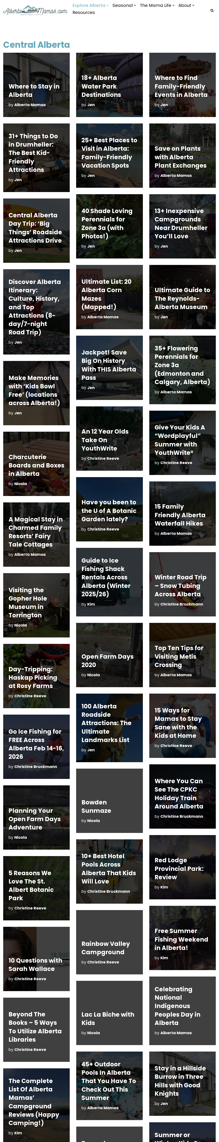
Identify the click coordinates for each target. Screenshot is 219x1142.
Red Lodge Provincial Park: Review (179, 868)
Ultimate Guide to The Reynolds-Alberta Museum (182, 298)
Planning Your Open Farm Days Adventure (35, 819)
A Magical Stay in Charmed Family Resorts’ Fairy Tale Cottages (36, 532)
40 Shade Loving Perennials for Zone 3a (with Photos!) (107, 223)
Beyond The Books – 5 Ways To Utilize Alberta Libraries (35, 1027)
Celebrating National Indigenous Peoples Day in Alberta (177, 1006)
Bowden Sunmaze (96, 806)
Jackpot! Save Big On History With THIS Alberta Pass (108, 365)
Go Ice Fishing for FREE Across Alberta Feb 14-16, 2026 (36, 744)
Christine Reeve (103, 458)
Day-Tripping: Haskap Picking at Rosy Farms (33, 677)
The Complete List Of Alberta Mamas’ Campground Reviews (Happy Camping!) (34, 1102)
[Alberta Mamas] (35, 10)
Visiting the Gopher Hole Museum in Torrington (28, 603)
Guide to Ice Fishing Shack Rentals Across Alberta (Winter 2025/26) (105, 577)
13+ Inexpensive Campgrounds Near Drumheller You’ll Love (181, 223)
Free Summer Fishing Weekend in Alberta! (181, 939)
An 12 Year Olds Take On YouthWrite (105, 439)
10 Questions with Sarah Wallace (35, 964)
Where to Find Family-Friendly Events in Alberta (181, 86)
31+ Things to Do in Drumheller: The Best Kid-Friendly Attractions (33, 153)
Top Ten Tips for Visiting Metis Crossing (179, 656)
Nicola (20, 483)
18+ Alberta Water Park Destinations (101, 86)
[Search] (212, 10)
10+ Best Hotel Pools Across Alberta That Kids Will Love (108, 869)
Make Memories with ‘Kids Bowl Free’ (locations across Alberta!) (34, 390)
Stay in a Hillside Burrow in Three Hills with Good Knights (180, 1081)
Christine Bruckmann (181, 604)
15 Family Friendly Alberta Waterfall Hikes (180, 514)
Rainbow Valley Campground (105, 948)
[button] (108, 5)
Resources (84, 12)
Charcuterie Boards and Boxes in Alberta (36, 465)
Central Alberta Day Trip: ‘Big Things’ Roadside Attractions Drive (35, 228)
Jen (91, 104)
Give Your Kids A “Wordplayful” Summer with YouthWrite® (180, 440)
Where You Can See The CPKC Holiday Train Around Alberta (179, 794)
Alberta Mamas (30, 104)
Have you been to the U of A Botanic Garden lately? (108, 510)
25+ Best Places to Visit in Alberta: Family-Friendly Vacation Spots (109, 153)
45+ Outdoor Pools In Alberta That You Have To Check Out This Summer (108, 1081)
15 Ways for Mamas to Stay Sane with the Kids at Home (178, 723)
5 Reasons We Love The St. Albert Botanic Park (31, 886)
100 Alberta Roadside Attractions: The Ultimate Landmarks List (106, 723)
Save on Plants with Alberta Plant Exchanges (181, 157)
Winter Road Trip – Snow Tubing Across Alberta (181, 585)
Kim (91, 604)
